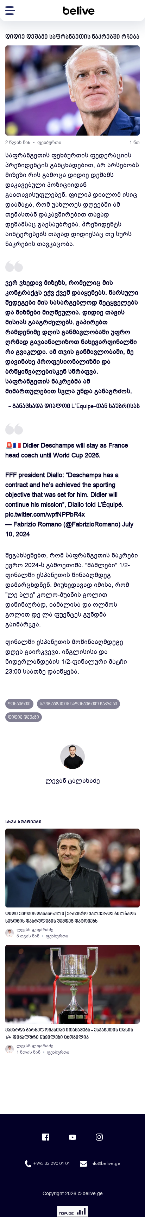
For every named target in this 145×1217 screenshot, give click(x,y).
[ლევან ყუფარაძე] (9, 933)
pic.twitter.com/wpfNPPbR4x (45, 514)
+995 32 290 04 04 (51, 1164)
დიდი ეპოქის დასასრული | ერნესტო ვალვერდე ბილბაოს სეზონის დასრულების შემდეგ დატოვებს (70, 917)
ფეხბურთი (49, 142)
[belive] (79, 10)
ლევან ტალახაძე (72, 780)
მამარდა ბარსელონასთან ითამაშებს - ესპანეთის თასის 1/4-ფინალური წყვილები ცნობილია (69, 1034)
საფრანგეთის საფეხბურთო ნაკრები (78, 704)
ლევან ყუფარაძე (35, 929)
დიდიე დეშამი (23, 717)
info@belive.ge (105, 1164)
